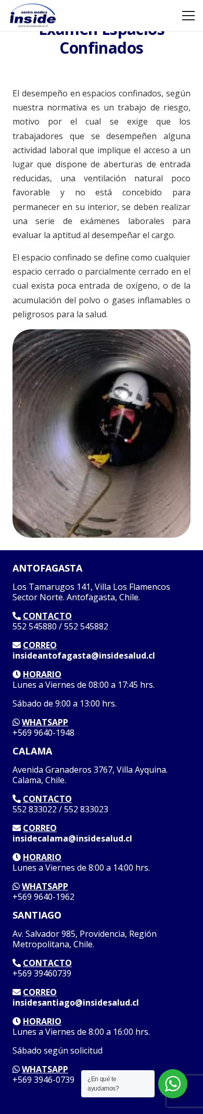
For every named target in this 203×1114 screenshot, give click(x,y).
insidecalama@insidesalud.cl (72, 838)
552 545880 (34, 626)
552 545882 (86, 626)
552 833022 (34, 809)
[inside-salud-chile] (32, 16)
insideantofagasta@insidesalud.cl (83, 655)
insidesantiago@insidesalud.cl (75, 1002)
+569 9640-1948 (43, 732)
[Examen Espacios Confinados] (101, 334)
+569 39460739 (41, 973)
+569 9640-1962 (43, 896)
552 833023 (86, 809)
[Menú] (188, 16)
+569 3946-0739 (43, 1079)
